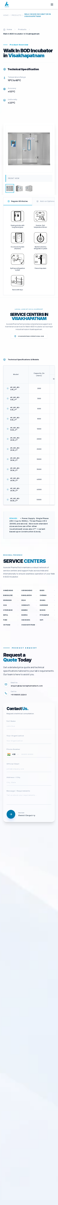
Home (6, 15)
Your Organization (15, 736)
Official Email (13, 764)
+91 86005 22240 (19, 694)
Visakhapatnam (29, 318)
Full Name (11, 721)
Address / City (13, 777)
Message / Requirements (18, 791)
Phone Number (13, 749)
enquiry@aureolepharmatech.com (27, 685)
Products (16, 15)
